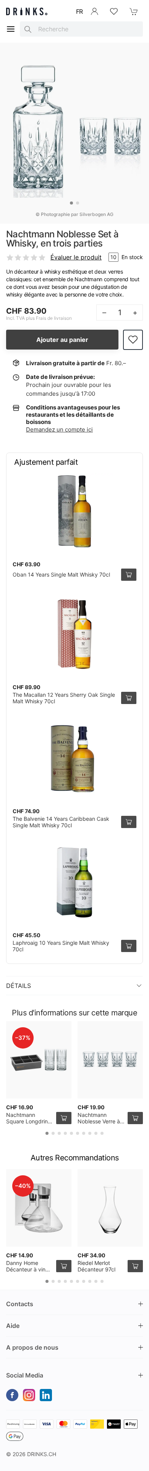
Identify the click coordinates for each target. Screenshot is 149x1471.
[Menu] (10, 29)
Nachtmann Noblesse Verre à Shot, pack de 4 (99, 1121)
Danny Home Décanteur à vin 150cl (25, 1269)
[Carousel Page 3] (59, 1133)
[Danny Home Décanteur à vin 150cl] (38, 1208)
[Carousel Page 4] (65, 1133)
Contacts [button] (19, 1304)
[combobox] (81, 29)
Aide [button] (12, 1325)
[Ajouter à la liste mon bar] (133, 340)
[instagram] (29, 1395)
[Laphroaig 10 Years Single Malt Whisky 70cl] (74, 882)
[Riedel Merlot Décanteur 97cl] (110, 1208)
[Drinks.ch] (26, 11)
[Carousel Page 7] (83, 1133)
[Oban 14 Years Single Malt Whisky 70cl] (74, 511)
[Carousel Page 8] (89, 1133)
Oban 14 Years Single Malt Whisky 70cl (61, 574)
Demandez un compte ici (59, 429)
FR (79, 11)
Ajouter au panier (62, 339)
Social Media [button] (24, 1375)
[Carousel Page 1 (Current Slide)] (71, 203)
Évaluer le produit (76, 257)
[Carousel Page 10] (102, 1133)
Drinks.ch (41, 1454)
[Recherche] (28, 29)
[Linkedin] (46, 1395)
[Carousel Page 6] (77, 1133)
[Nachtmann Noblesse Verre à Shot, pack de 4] (110, 1059)
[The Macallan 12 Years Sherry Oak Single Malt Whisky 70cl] (74, 634)
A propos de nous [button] (32, 1347)
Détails (18, 985)
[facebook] (12, 1395)
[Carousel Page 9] (95, 1133)
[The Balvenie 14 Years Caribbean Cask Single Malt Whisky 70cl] (74, 758)
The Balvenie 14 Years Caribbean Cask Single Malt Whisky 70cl (61, 822)
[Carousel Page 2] (77, 203)
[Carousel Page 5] (71, 1133)
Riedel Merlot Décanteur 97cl (96, 1266)
